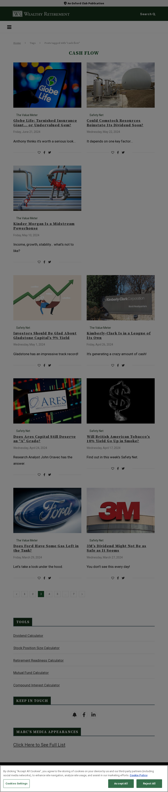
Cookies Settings (16, 783)
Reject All (149, 783)
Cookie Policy (139, 775)
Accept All (121, 783)
